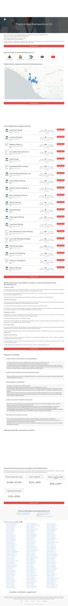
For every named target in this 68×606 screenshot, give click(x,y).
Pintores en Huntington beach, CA (32, 534)
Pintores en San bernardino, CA (52, 554)
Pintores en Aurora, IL (10, 532)
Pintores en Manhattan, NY (31, 558)
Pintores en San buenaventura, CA (52, 555)
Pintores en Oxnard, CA (31, 587)
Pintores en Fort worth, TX (11, 574)
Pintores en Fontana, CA (11, 572)
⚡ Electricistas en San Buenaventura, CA (44, 512)
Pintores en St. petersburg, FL (52, 567)
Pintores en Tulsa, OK (50, 576)
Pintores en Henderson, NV (31, 530)
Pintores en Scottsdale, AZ (51, 563)
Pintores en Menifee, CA (31, 563)
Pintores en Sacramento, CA (51, 548)
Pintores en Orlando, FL (31, 584)
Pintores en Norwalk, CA (31, 576)
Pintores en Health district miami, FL (33, 528)
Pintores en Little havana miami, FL (32, 550)
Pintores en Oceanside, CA (31, 578)
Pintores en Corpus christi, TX (12, 555)
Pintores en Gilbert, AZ (10, 583)
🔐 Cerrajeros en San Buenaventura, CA (23, 512)
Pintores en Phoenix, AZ (51, 531)
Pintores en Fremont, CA (11, 575)
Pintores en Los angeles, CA (31, 552)
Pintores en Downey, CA (11, 563)
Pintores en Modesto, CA (31, 571)
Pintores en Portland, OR (51, 536)
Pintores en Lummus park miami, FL (32, 556)
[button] (60, 129)
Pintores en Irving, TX (30, 539)
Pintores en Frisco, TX (10, 578)
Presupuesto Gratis (34, 46)
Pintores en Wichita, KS (51, 586)
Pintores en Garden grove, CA (12, 580)
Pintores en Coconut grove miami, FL (13, 551)
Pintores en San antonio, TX (51, 552)
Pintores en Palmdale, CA (51, 523)
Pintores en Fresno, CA (10, 576)
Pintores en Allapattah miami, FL (12, 524)
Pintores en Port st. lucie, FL (51, 535)
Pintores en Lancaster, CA (31, 543)
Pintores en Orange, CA (31, 583)
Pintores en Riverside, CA (51, 546)
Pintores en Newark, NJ (31, 574)
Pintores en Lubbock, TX (31, 555)
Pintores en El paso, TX (10, 567)
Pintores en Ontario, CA (31, 582)
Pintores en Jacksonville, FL (31, 540)
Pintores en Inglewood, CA (31, 536)
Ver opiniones (46, 133)
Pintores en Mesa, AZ (30, 564)
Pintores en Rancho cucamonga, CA (53, 542)
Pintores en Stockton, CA (51, 570)
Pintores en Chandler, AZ (11, 546)
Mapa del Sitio (45, 601)
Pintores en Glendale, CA (11, 586)
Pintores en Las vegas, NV (31, 546)
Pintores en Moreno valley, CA (32, 572)
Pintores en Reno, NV (50, 543)
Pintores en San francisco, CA (52, 558)
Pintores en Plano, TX (50, 532)
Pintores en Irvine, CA (30, 538)
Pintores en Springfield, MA (51, 566)
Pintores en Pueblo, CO (51, 539)
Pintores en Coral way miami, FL (12, 552)
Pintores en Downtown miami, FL (12, 564)
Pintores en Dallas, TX (10, 558)
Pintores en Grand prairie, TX (11, 587)
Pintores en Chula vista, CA (11, 548)
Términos (38, 601)
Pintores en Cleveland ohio (11, 550)
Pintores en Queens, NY (51, 540)
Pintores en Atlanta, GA (11, 531)
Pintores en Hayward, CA (31, 527)
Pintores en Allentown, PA (11, 526)
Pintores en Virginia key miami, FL (52, 580)
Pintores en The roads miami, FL (52, 574)
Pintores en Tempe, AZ (51, 572)
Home (21, 601)
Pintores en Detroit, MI (10, 562)
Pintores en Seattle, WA (51, 564)
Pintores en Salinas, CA (51, 550)
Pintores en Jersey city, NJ (31, 542)
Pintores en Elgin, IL (10, 568)
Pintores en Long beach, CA (31, 551)
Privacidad (32, 601)
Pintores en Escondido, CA (11, 570)
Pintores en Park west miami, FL (52, 524)
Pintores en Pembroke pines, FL (52, 528)
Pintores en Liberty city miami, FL (32, 547)
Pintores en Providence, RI (51, 538)
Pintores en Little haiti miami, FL (32, 548)
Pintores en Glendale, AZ (11, 584)
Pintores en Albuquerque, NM (12, 523)
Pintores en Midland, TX (31, 567)
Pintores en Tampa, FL (50, 571)
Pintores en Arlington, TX (11, 530)
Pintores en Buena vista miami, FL (12, 544)
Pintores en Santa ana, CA (51, 560)
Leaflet (50, 98)
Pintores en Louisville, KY (31, 554)
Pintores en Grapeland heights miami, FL (33, 524)
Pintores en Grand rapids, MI (31, 523)
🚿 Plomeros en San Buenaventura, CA (23, 514)
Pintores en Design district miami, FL (13, 560)
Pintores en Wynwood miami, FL (52, 587)
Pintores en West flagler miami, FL (52, 584)
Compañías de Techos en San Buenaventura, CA (45, 516)
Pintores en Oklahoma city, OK (32, 580)
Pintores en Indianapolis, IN (31, 535)
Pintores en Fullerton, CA (11, 579)
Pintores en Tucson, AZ (51, 575)
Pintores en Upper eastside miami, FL (53, 578)
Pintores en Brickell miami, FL (11, 539)
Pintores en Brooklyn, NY (11, 543)
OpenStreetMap (54, 98)
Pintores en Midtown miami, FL (32, 568)
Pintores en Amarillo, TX (11, 527)
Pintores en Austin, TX (10, 534)
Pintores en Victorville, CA (51, 579)
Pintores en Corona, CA (11, 554)
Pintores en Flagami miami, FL (11, 571)
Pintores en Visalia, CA (51, 582)
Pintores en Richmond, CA (51, 544)
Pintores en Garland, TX (11, 582)
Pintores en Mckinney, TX (31, 560)
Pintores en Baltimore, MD (11, 536)
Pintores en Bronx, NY (10, 542)
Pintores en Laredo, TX (30, 544)
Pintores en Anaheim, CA (11, 528)
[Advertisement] (34, 8)
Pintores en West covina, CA (52, 583)
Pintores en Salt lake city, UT (52, 551)
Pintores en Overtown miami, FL (32, 586)
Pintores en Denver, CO (11, 559)
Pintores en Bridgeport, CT (11, 540)
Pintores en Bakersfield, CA (11, 535)
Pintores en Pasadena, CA (51, 526)
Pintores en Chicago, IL (10, 547)
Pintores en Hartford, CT (31, 526)
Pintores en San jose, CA (51, 559)
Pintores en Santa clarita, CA (52, 562)
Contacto (26, 601)
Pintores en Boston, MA (11, 538)
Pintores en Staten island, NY (52, 568)
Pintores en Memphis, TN (31, 562)
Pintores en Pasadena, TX (51, 527)
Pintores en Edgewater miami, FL (12, 566)
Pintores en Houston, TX (31, 532)
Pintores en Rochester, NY (51, 547)
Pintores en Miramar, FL (31, 570)
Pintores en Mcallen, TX (31, 559)
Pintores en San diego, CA (51, 556)
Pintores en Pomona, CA (51, 534)
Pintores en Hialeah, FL (30, 531)
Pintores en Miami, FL (30, 566)
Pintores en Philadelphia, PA (51, 530)
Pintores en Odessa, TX (31, 579)
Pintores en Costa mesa (11, 556)
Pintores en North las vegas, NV (32, 575)
